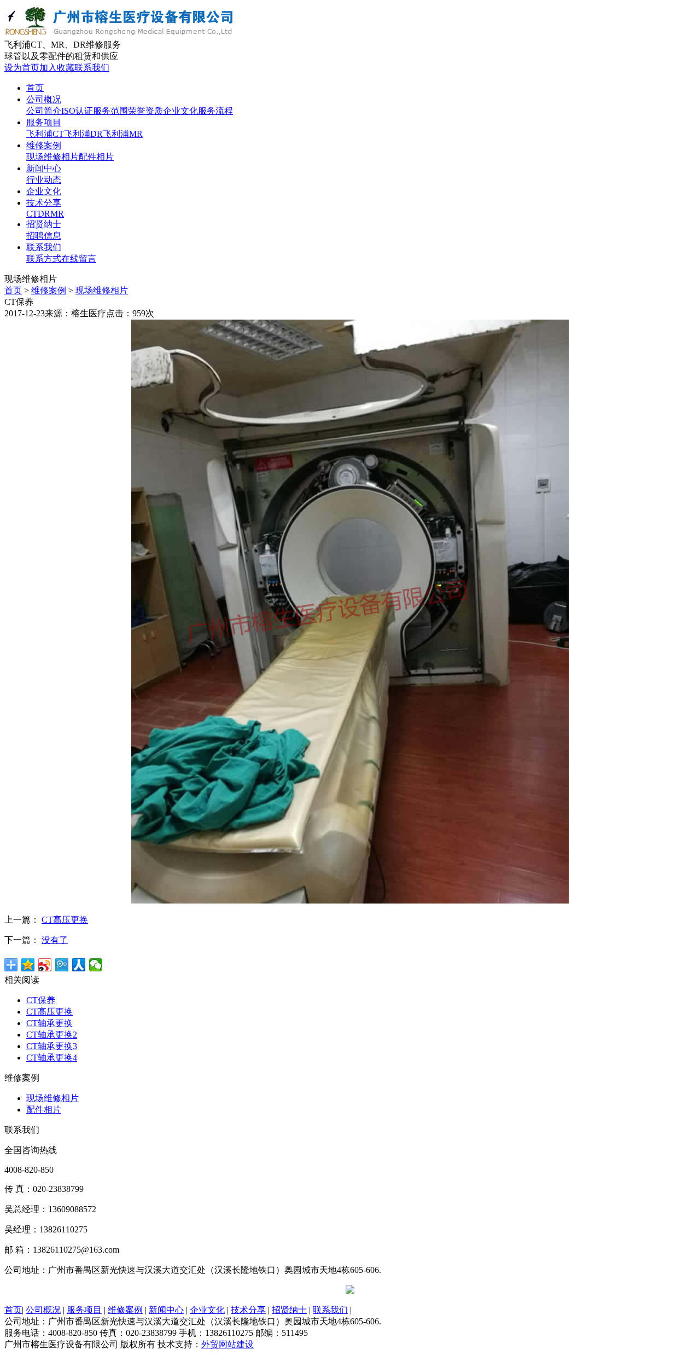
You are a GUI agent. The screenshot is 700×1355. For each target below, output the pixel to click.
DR (44, 213)
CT (32, 213)
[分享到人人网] (79, 964)
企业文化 (180, 110)
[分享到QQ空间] (28, 964)
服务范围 (110, 110)
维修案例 (48, 290)
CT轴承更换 (49, 1023)
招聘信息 (43, 235)
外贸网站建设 (227, 1344)
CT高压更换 (65, 919)
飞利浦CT (45, 133)
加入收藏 (56, 67)
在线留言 (78, 258)
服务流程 (215, 110)
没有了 (55, 940)
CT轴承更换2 (51, 1034)
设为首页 (21, 67)
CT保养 (40, 1000)
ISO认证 (77, 110)
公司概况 (43, 1310)
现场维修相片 (52, 156)
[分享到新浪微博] (45, 964)
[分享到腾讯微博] (62, 964)
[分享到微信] (96, 964)
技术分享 (248, 1310)
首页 (13, 290)
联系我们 (91, 67)
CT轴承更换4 (51, 1057)
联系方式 (43, 258)
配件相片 (96, 156)
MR (57, 213)
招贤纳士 (289, 1310)
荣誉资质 (145, 110)
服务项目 (84, 1310)
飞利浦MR (123, 133)
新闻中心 (166, 1310)
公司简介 (43, 110)
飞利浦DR (83, 133)
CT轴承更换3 (51, 1046)
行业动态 (43, 179)
